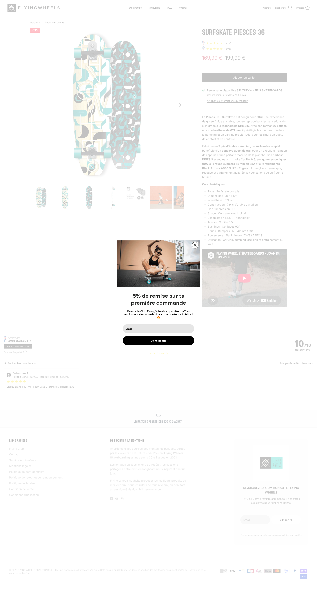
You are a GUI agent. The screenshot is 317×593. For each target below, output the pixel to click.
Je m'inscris (158, 340)
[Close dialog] (195, 245)
